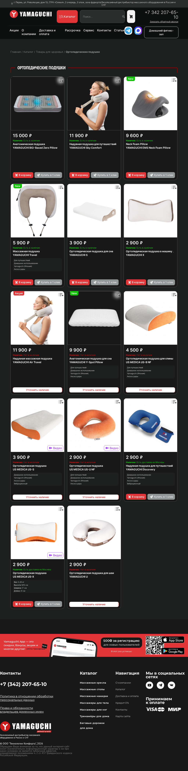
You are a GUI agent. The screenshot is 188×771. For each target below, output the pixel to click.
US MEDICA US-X (23, 576)
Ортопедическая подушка (29, 465)
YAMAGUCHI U (78, 576)
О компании (29, 32)
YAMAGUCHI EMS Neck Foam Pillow (148, 147)
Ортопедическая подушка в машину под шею (155, 251)
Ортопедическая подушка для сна (91, 251)
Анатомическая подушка (29, 144)
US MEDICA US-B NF (138, 362)
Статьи (119, 30)
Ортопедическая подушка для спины (149, 358)
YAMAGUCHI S (78, 254)
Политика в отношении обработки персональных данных (26, 698)
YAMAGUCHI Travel (25, 254)
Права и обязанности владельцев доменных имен (22, 709)
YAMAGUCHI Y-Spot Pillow (86, 362)
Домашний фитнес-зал (161, 32)
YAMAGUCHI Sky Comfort (85, 147)
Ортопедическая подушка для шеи (91, 572)
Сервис (88, 30)
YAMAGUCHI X (135, 254)
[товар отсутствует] (131, 16)
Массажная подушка (26, 251)
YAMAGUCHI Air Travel (27, 362)
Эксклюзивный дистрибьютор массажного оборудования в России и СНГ (139, 3)
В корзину (25, 175)
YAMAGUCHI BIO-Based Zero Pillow (35, 147)
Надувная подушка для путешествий (92, 144)
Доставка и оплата (47, 32)
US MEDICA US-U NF (82, 469)
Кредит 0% (122, 702)
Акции (14, 30)
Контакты (104, 30)
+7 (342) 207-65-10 (23, 684)
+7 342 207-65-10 (161, 15)
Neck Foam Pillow (137, 144)
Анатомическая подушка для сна (90, 358)
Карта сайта (122, 716)
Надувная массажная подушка (32, 358)
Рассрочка (72, 30)
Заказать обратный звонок (164, 21)
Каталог (120, 689)
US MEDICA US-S (23, 469)
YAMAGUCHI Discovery (140, 469)
